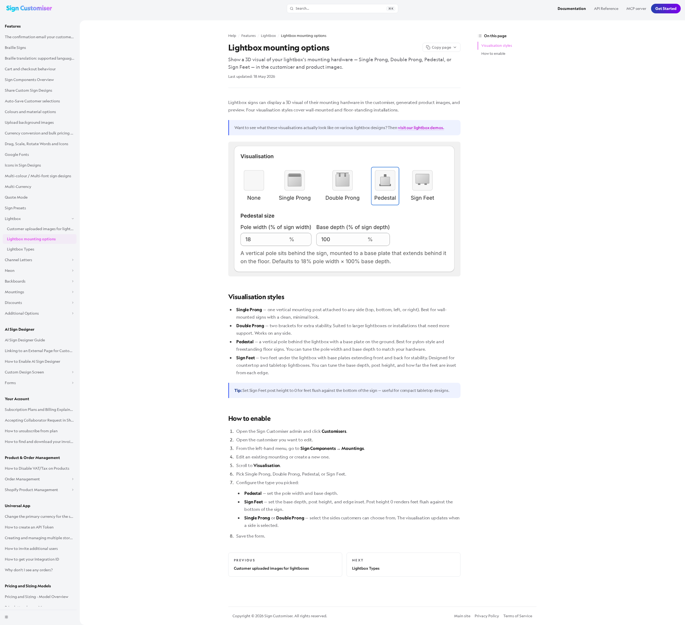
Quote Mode (16, 197)
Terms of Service (517, 615)
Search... (344, 8)
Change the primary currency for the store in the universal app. (41, 516)
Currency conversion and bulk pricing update (41, 133)
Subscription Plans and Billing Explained (40, 409)
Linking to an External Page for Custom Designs (41, 350)
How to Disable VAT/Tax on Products (37, 468)
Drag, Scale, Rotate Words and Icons (36, 143)
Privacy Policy (487, 615)
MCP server (636, 8)
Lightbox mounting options (31, 239)
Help (232, 35)
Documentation (572, 8)
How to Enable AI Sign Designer (32, 361)
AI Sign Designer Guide (25, 339)
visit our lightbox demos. (421, 127)
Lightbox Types (20, 249)
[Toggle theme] (6, 617)
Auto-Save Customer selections (32, 100)
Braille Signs (15, 47)
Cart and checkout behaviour (30, 68)
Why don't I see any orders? (29, 569)
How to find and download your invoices (40, 441)
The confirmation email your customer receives (41, 36)
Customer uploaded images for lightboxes (42, 228)
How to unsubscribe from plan (31, 430)
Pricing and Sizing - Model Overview (36, 596)
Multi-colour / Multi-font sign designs (38, 175)
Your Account (17, 398)
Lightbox (268, 35)
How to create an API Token (29, 527)
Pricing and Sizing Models (28, 586)
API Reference (606, 8)
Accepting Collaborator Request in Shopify (41, 420)
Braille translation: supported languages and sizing (41, 58)
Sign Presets (15, 207)
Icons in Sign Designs (23, 165)
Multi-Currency (18, 186)
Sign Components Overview (29, 79)
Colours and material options (30, 111)
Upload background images (29, 122)
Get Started (665, 8)
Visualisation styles (496, 45)
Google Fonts (17, 154)
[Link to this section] (224, 296)
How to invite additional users (31, 548)
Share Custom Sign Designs (28, 90)
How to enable (493, 53)
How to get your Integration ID (32, 559)
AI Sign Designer (20, 329)
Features (13, 26)
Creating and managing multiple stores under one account (41, 537)
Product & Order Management (32, 457)
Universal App (17, 505)
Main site (462, 615)
